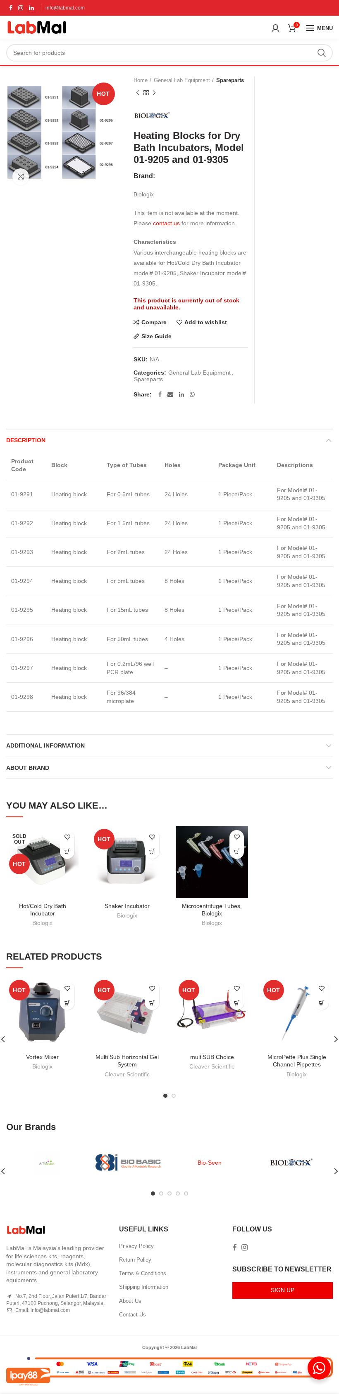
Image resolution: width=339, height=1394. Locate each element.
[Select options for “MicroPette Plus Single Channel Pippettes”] (321, 1002)
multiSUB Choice (212, 1057)
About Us (130, 1301)
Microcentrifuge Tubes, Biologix (212, 910)
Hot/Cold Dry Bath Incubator (42, 910)
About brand (27, 767)
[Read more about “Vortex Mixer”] (67, 1002)
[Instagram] (20, 7)
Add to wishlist (205, 322)
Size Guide (156, 336)
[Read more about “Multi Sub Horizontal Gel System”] (152, 1002)
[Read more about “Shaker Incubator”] (152, 851)
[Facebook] (10, 7)
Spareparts (230, 80)
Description (25, 440)
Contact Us (132, 1314)
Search (321, 52)
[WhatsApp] (192, 394)
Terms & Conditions (142, 1273)
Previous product (138, 93)
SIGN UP (282, 1290)
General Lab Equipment (182, 80)
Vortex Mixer (42, 1057)
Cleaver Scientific (127, 1074)
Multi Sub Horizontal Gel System (127, 1061)
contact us (166, 223)
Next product (154, 93)
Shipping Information (143, 1287)
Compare (154, 322)
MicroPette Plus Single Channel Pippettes (296, 1061)
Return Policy (135, 1260)
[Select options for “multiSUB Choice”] (236, 1002)
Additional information (45, 745)
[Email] (170, 394)
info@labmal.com (65, 8)
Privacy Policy (136, 1246)
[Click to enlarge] (20, 176)
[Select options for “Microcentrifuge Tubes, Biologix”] (236, 851)
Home (141, 80)
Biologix (42, 923)
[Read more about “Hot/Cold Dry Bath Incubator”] (67, 851)
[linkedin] (31, 7)
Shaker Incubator (127, 906)
